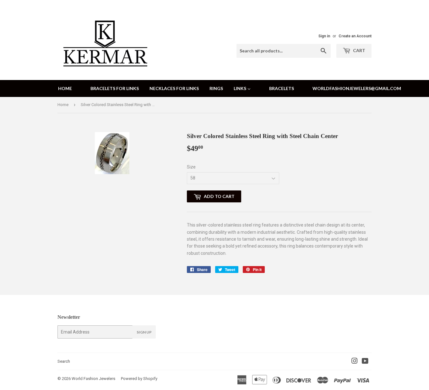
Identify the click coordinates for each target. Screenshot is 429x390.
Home (62, 104)
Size (191, 166)
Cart (358, 50)
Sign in (324, 36)
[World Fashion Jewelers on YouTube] (365, 361)
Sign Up (144, 332)
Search (63, 361)
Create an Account (355, 36)
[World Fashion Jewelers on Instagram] (354, 361)
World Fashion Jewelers (93, 378)
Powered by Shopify (139, 378)
